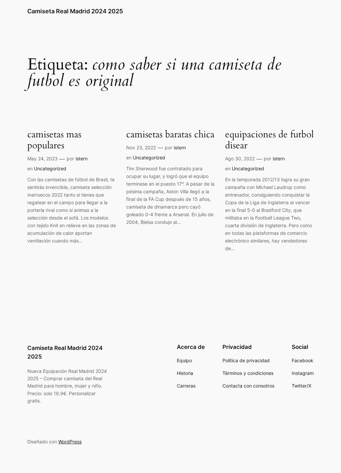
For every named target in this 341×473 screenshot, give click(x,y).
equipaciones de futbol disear (269, 140)
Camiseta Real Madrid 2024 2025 (75, 11)
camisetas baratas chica (170, 134)
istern (82, 158)
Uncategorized (50, 168)
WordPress (70, 441)
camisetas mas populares (54, 140)
